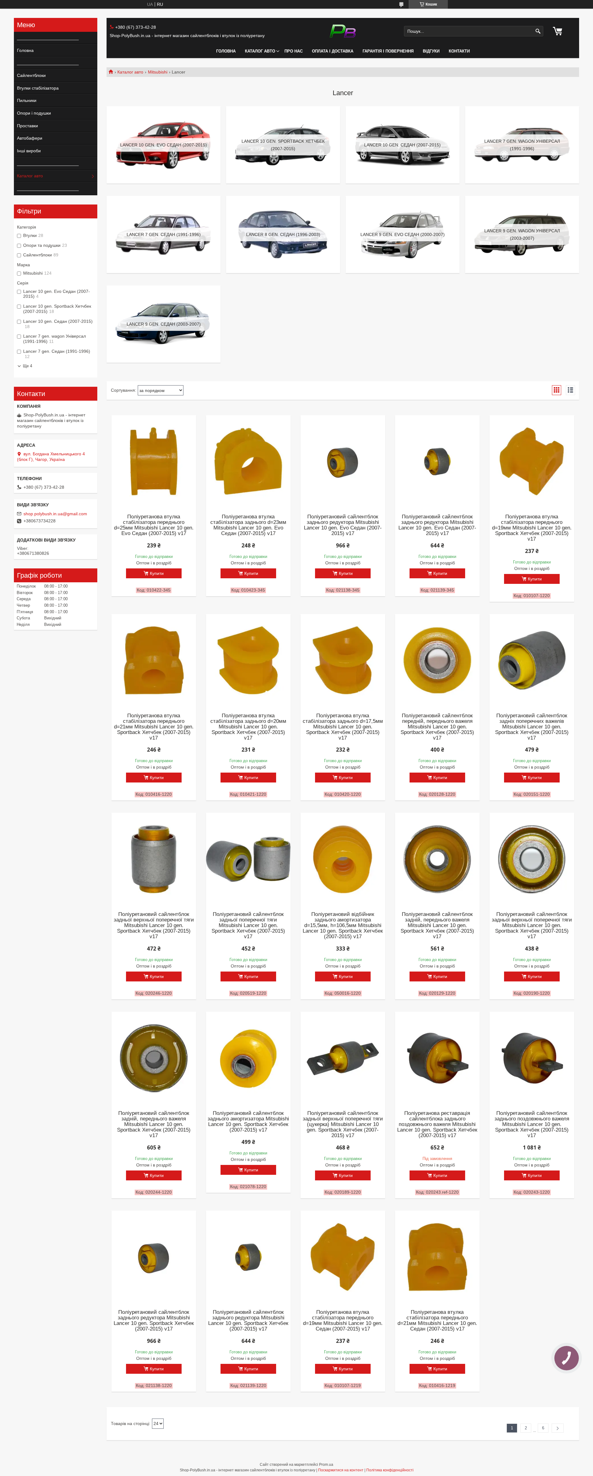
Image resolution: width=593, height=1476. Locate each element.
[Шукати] (538, 31)
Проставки (27, 125)
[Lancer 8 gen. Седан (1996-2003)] (283, 234)
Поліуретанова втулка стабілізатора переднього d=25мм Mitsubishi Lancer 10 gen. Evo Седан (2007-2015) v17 (154, 525)
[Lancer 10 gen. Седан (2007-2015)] (403, 144)
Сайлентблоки (31, 75)
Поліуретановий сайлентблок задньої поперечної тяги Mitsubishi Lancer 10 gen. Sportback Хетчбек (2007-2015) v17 (248, 925)
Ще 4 (27, 366)
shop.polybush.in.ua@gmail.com (55, 513)
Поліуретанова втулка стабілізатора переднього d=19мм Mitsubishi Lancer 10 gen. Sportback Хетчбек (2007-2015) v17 (532, 528)
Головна (226, 51)
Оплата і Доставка (332, 51)
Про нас (293, 51)
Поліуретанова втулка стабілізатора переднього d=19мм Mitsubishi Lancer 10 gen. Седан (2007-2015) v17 (343, 1320)
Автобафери (29, 138)
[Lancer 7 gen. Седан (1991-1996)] (164, 234)
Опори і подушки (34, 113)
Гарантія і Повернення (388, 51)
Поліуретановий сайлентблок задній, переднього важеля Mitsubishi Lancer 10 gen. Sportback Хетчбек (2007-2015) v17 (437, 925)
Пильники (26, 100)
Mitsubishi (157, 72)
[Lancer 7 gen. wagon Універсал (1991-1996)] (522, 144)
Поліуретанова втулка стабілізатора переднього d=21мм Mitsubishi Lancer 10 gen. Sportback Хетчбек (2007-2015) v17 (154, 727)
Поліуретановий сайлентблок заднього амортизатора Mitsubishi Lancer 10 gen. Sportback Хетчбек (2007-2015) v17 (248, 1122)
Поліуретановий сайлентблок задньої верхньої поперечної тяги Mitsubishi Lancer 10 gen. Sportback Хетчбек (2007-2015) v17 (154, 925)
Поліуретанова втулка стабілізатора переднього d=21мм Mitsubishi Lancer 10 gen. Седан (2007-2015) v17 (437, 1320)
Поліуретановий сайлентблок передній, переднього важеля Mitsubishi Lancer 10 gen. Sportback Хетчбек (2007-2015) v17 (437, 727)
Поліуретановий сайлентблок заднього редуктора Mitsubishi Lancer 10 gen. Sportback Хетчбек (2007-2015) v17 (154, 1320)
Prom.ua (326, 1464)
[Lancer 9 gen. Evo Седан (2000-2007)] (403, 234)
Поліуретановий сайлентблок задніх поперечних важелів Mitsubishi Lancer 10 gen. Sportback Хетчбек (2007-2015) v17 (532, 727)
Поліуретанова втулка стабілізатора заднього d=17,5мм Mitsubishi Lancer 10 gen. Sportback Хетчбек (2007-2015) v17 (343, 727)
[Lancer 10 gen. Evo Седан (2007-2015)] (164, 144)
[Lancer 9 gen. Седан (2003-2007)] (164, 324)
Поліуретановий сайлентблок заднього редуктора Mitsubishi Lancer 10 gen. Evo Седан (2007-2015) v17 (343, 525)
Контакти (459, 51)
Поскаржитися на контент (341, 1470)
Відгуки (431, 51)
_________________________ (45, 37)
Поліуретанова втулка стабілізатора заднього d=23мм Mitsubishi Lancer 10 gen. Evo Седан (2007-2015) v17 (248, 525)
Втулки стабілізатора (38, 88)
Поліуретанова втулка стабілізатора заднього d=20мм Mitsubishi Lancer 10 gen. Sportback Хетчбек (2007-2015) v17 (248, 727)
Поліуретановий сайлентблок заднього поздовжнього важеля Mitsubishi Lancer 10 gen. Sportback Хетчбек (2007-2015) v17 (531, 1124)
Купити (157, 573)
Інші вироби (29, 150)
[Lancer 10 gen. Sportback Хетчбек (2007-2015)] (283, 144)
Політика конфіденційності (390, 1470)
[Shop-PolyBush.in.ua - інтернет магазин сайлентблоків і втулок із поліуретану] (343, 31)
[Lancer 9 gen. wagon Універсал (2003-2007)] (522, 234)
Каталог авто (260, 51)
